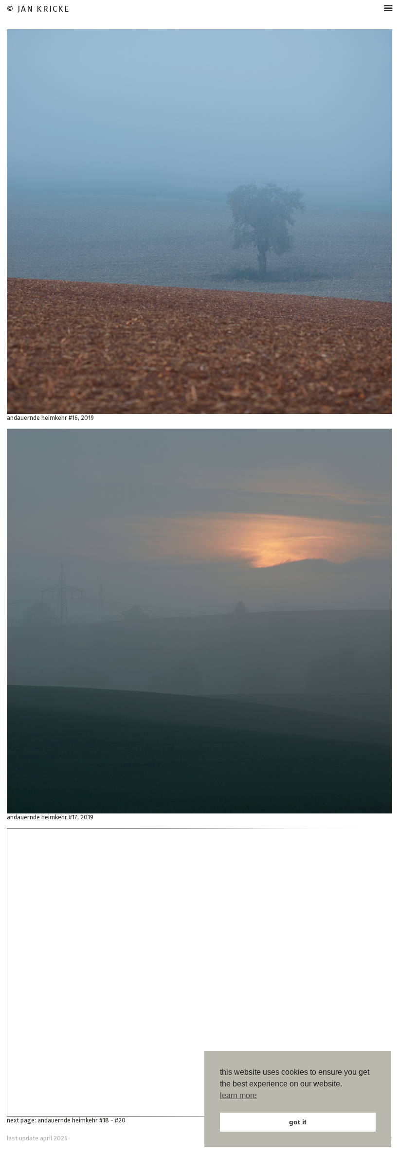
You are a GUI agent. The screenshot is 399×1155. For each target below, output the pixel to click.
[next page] (199, 972)
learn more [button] (238, 1095)
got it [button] (298, 1122)
